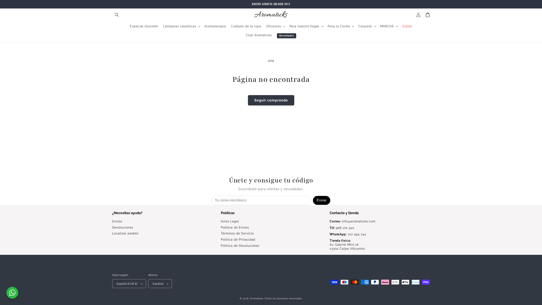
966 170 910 (342, 228)
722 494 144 (348, 234)
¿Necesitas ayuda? (127, 213)
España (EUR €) (127, 283)
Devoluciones (122, 227)
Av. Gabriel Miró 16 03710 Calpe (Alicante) (347, 244)
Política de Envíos (235, 227)
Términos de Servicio (237, 233)
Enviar (321, 200)
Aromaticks (257, 298)
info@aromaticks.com (353, 221)
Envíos (117, 221)
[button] (117, 14)
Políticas (228, 213)
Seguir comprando (271, 100)
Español (158, 283)
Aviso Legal (230, 221)
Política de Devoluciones (240, 245)
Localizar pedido (125, 233)
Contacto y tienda (344, 213)
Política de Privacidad (238, 239)
